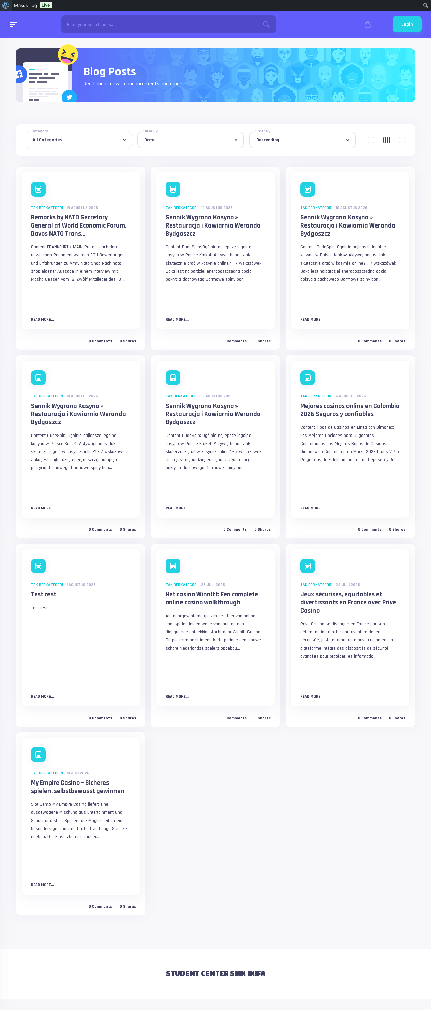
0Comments (100, 341)
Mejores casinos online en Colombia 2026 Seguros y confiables (350, 410)
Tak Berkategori (47, 207)
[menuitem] (6, 5)
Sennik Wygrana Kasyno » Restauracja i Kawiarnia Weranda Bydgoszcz (213, 225)
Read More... (42, 320)
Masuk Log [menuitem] (25, 5)
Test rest (43, 594)
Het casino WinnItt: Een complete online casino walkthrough (212, 598)
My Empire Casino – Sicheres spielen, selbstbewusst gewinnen (77, 786)
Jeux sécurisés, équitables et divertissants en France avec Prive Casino (348, 602)
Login (407, 24)
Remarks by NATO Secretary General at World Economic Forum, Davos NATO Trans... (78, 225)
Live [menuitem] (46, 5)
